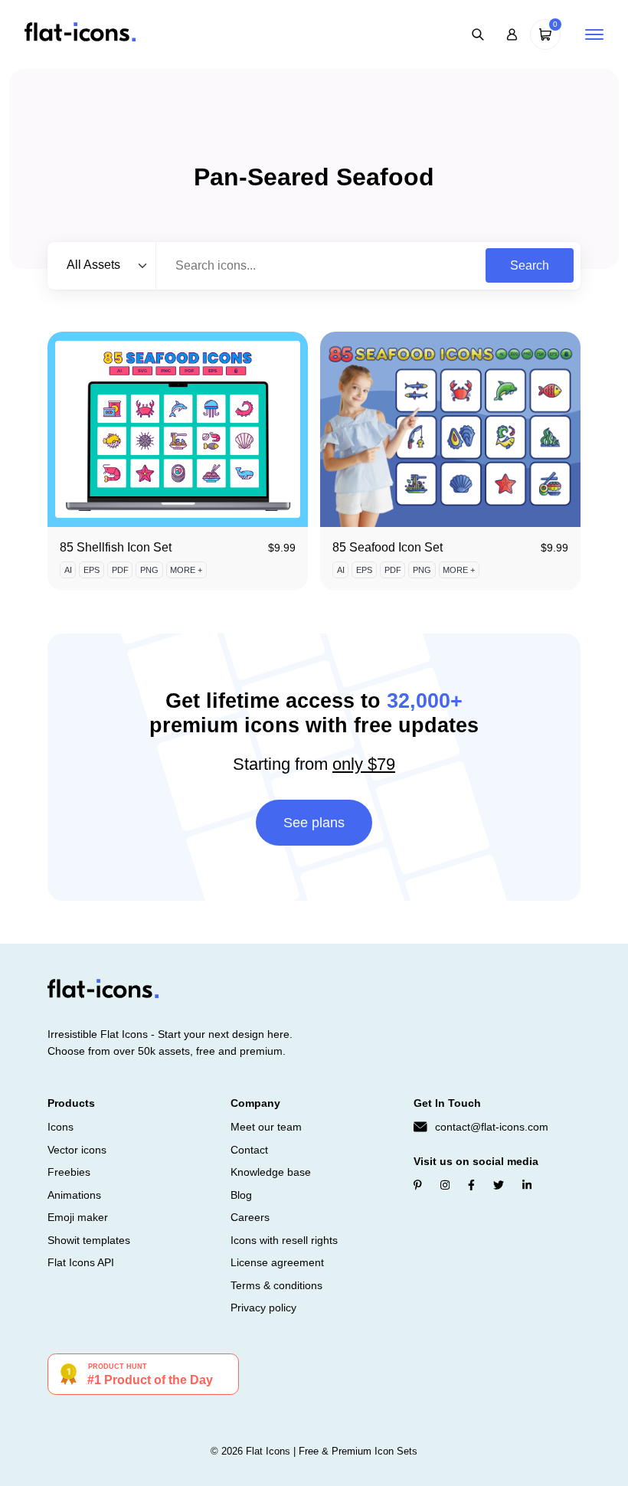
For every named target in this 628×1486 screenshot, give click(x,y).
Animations (74, 1195)
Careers (250, 1217)
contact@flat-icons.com (491, 1127)
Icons (60, 1127)
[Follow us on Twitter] (498, 1185)
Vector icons (76, 1150)
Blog (241, 1195)
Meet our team (266, 1127)
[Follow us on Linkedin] (527, 1185)
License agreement (277, 1262)
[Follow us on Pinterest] (418, 1185)
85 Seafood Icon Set (387, 547)
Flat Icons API (80, 1262)
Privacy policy (263, 1307)
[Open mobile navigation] (594, 34)
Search (529, 265)
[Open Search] (478, 34)
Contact (249, 1150)
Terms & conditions (276, 1285)
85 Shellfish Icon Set (116, 547)
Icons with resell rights (284, 1240)
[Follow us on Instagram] (445, 1185)
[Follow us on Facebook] (471, 1185)
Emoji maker (77, 1217)
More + (186, 569)
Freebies (68, 1172)
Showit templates (88, 1240)
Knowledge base (271, 1172)
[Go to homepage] (80, 33)
